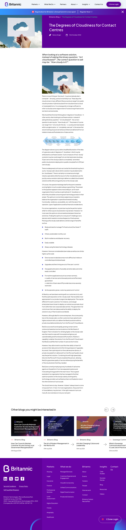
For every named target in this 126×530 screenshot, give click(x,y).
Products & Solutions (67, 497)
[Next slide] (113, 410)
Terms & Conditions (10, 486)
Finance (49, 485)
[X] (11, 479)
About (84, 472)
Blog (101, 485)
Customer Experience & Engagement (68, 477)
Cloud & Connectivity (67, 483)
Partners (63, 4)
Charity (49, 508)
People (84, 485)
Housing (49, 472)
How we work (86, 490)
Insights (103, 466)
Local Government (51, 497)
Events (84, 476)
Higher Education (52, 503)
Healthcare (50, 517)
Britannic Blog (54, 17)
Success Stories (102, 479)
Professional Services (51, 491)
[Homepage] (13, 4)
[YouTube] (17, 479)
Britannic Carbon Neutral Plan (87, 500)
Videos (102, 494)
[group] (26, 434)
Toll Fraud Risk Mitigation (11, 490)
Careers (85, 481)
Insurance (50, 481)
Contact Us (99, 4)
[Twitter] (5, 479)
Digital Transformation (67, 492)
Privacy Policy (23, 486)
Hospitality (50, 512)
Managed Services (66, 472)
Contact (85, 495)
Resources (103, 489)
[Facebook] (22, 479)
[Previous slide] (106, 410)
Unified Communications (68, 487)
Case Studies (102, 472)
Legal (48, 476)
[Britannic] (18, 468)
